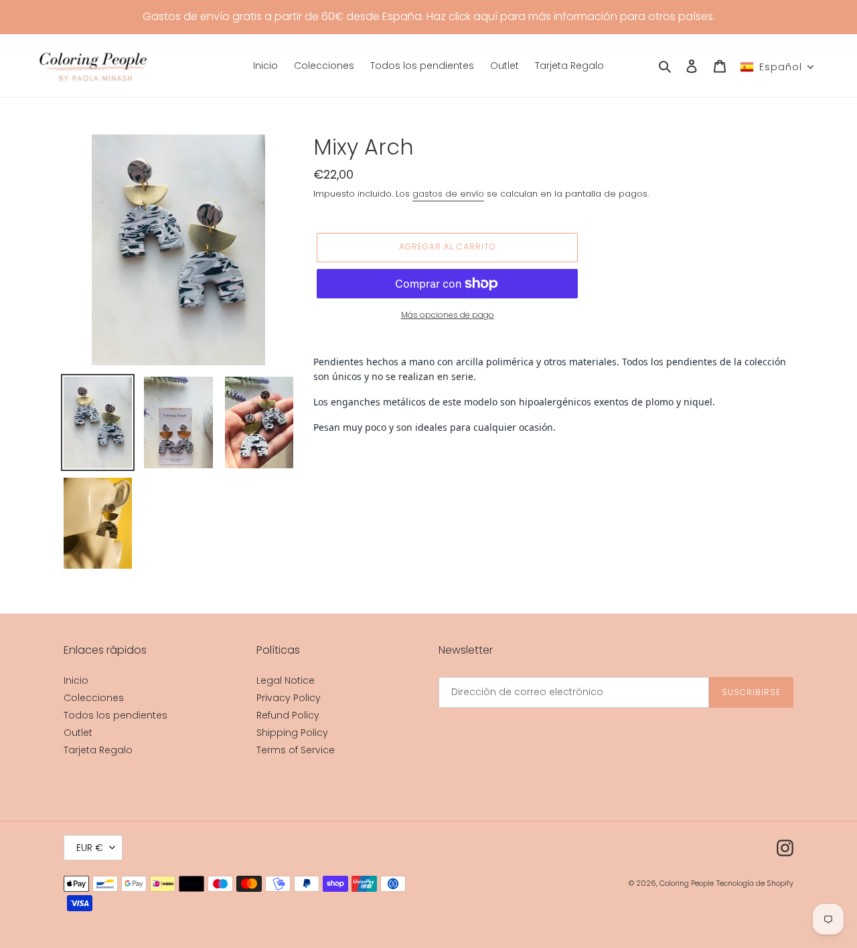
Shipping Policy (292, 732)
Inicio (76, 680)
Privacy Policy (288, 697)
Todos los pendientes (115, 715)
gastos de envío (448, 193)
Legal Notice (285, 680)
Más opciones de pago (447, 314)
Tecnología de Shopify (754, 883)
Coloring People (686, 883)
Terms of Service (295, 750)
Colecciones (94, 697)
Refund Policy (287, 715)
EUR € (89, 847)
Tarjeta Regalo (98, 750)
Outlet (78, 732)
